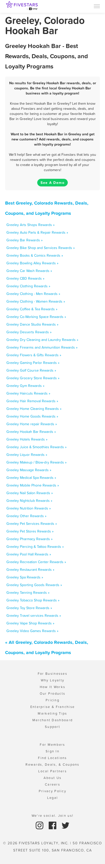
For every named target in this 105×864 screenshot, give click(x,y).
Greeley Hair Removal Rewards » (32, 401)
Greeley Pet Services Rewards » (31, 523)
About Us (52, 777)
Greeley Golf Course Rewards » (31, 370)
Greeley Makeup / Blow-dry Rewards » (36, 462)
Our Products (52, 693)
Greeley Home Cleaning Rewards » (33, 408)
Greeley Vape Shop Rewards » (30, 623)
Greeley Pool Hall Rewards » (28, 554)
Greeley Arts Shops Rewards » (30, 224)
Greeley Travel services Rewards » (33, 615)
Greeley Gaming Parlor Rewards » (32, 362)
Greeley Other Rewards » (26, 515)
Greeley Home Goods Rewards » (32, 416)
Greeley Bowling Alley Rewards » (32, 263)
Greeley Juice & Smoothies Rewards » (36, 446)
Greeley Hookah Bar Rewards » (31, 431)
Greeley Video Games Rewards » (32, 630)
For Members (52, 744)
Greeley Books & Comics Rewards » (34, 255)
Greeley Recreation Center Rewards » (36, 561)
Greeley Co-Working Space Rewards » (36, 316)
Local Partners (52, 771)
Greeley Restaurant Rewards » (30, 569)
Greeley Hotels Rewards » (26, 439)
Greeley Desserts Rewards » (28, 332)
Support (52, 726)
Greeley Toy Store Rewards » (29, 607)
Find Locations (52, 757)
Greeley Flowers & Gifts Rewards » (33, 355)
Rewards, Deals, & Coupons (52, 764)
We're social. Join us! (53, 815)
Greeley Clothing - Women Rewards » (35, 301)
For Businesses (52, 673)
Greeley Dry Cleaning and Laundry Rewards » (42, 339)
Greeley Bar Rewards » (24, 240)
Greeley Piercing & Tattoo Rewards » (35, 546)
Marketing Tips (52, 713)
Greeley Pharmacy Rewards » (29, 538)
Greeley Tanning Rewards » (27, 592)
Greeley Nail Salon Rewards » (29, 492)
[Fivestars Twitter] (65, 825)
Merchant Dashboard (52, 720)
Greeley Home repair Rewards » (31, 424)
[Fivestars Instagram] (40, 825)
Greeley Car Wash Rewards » (29, 270)
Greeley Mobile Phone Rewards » (32, 485)
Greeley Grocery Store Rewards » (32, 378)
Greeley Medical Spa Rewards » (31, 477)
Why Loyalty (52, 680)
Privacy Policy (52, 791)
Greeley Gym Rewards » (25, 385)
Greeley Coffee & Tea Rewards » (31, 309)
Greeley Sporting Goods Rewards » (34, 584)
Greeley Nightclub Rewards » (29, 500)
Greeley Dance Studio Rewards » (32, 324)
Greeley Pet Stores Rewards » (30, 531)
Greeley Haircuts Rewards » (28, 393)
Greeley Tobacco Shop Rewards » (32, 600)
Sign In (52, 751)
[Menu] (97, 6)
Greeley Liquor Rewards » (26, 454)
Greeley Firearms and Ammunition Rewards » (41, 347)
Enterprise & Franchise (52, 706)
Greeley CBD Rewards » (25, 278)
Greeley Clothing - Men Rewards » (33, 293)
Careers (52, 784)
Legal (52, 797)
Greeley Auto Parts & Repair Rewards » (37, 232)
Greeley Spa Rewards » (24, 577)
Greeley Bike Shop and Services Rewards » (40, 247)
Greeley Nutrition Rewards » (28, 508)
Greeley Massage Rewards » (28, 469)
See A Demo (52, 182)
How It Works (52, 686)
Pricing (52, 700)
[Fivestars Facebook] (53, 825)
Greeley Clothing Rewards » (28, 286)
